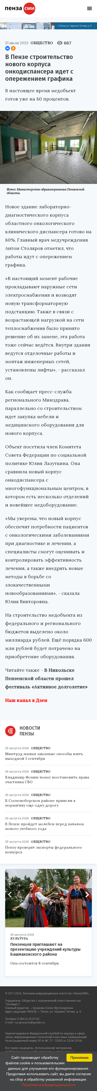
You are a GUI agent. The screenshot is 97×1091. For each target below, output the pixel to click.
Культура (19, 938)
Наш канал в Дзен (26, 700)
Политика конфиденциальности (49, 1085)
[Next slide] (85, 894)
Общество (42, 43)
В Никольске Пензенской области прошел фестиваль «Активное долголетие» (46, 678)
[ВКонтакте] (7, 48)
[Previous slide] (11, 894)
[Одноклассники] (13, 48)
